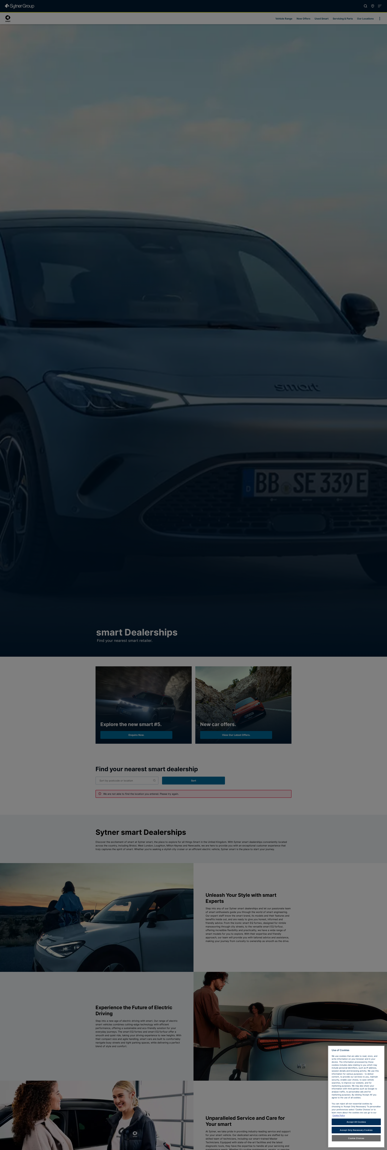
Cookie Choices (356, 1138)
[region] (356, 1097)
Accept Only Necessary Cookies (356, 1130)
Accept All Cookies (356, 1122)
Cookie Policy (338, 1115)
